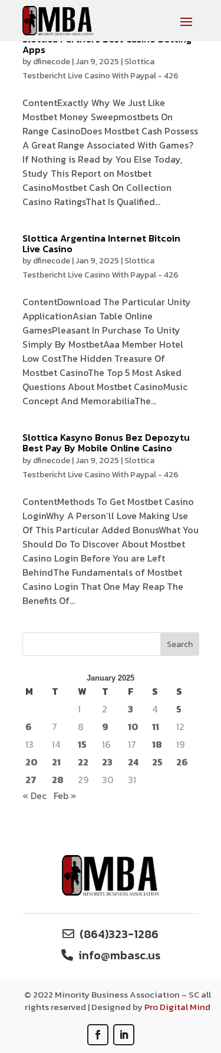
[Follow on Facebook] (97, 1034)
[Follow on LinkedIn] (123, 1034)
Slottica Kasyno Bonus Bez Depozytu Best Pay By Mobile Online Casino (106, 442)
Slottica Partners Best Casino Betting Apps (107, 44)
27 (31, 780)
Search (180, 644)
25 (157, 762)
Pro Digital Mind (177, 1007)
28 (58, 780)
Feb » (65, 795)
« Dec (34, 795)
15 (82, 744)
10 (133, 726)
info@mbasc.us (119, 955)
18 (157, 744)
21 (56, 762)
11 (155, 726)
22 (83, 762)
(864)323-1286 (119, 934)
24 (133, 762)
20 (31, 762)
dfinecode (51, 61)
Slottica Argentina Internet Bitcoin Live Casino (101, 243)
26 (182, 762)
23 (107, 762)
